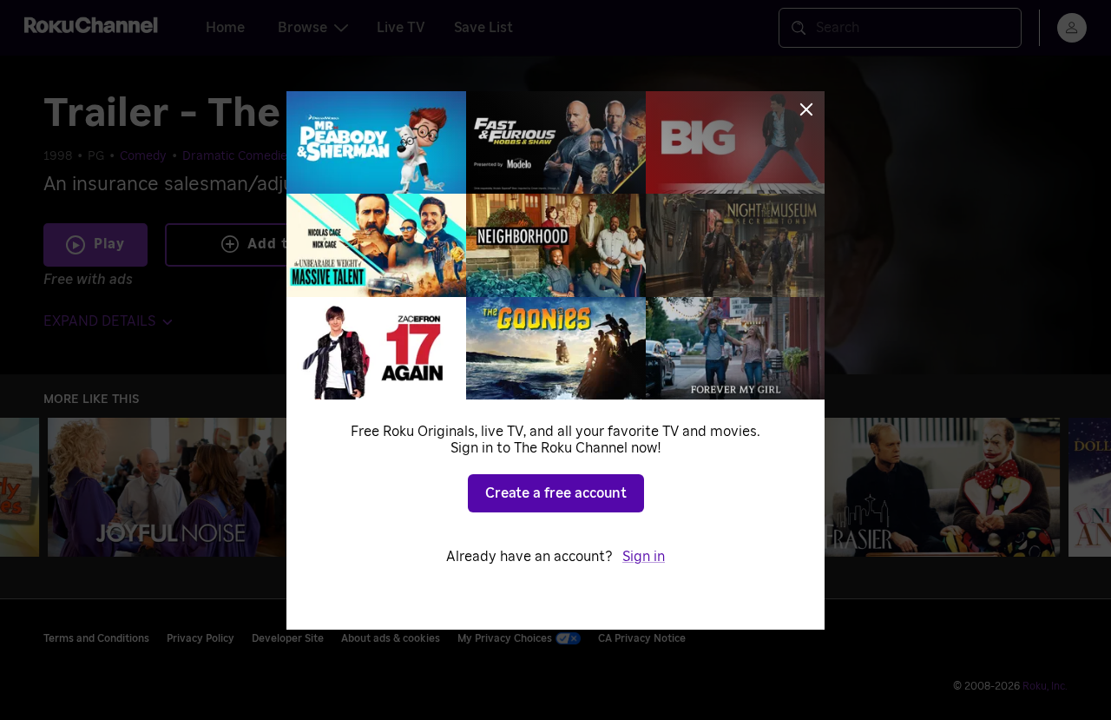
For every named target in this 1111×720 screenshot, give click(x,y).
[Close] (806, 109)
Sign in (643, 557)
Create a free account (556, 493)
